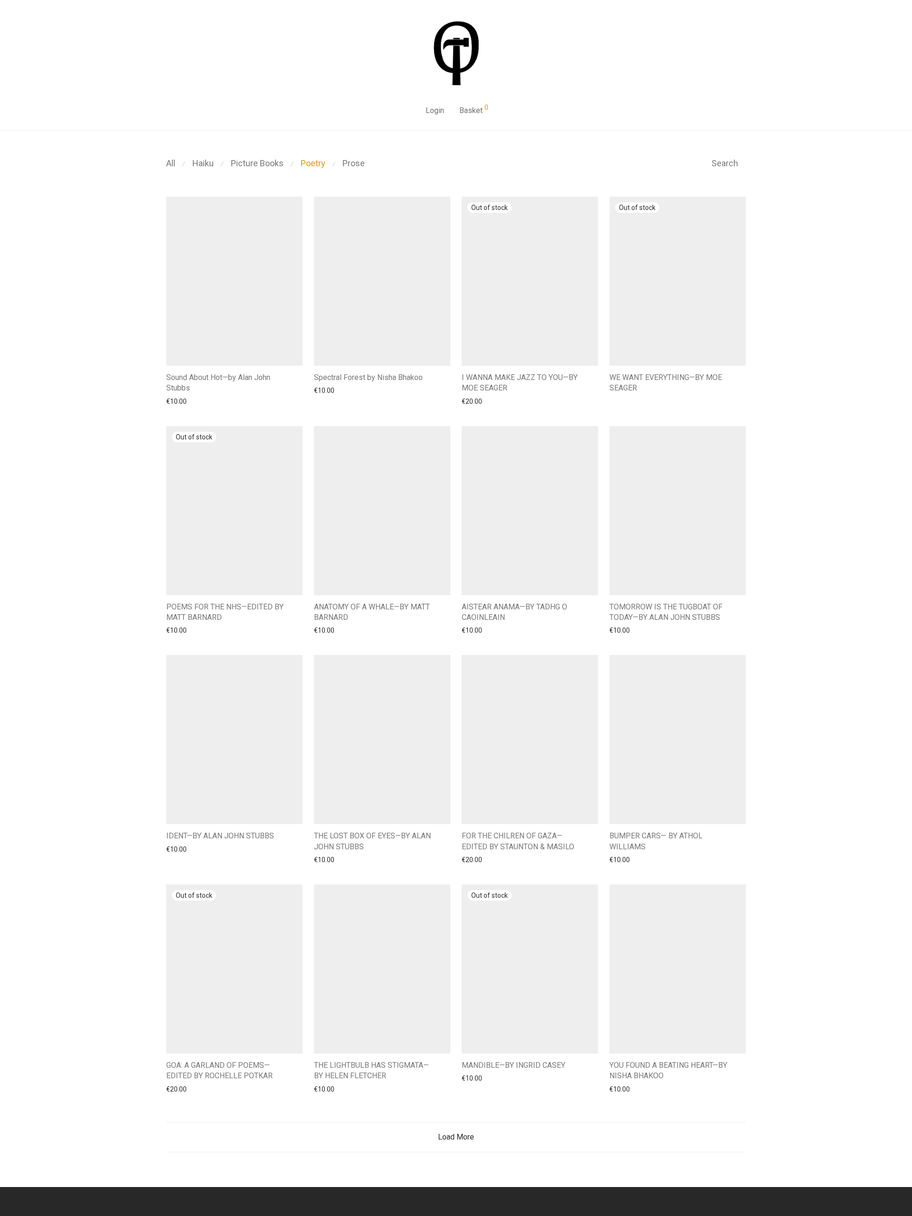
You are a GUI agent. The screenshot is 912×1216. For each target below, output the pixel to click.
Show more (179, 401)
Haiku (203, 163)
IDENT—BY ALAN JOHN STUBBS (220, 835)
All (170, 163)
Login (435, 110)
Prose (353, 163)
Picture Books (257, 163)
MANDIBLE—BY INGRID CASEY (513, 1065)
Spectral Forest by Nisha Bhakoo (368, 377)
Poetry (313, 163)
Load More (456, 1136)
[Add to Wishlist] (298, 376)
